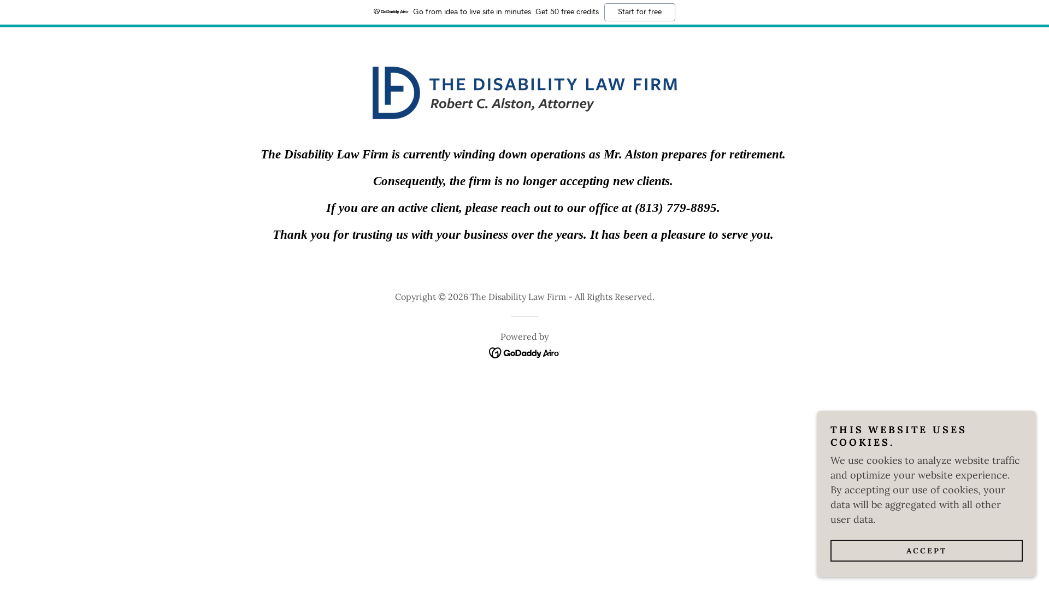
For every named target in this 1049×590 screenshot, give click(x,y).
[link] (525, 351)
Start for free (640, 12)
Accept (926, 551)
